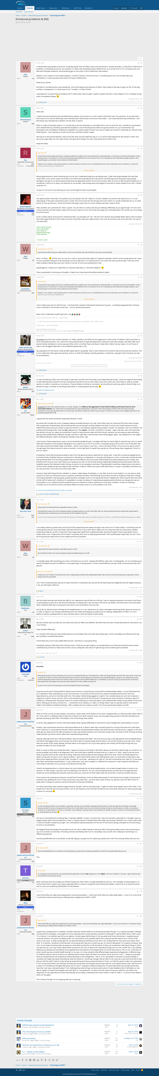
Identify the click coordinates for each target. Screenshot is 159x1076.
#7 (141, 336)
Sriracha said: (42, 848)
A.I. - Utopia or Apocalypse (33, 1051)
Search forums (29, 12)
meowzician (25, 1040)
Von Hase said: (42, 504)
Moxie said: (41, 803)
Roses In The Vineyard (131, 1033)
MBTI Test (77, 8)
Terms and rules (114, 1070)
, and (49, 494)
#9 (141, 399)
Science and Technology (43, 1054)
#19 (141, 891)
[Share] (138, 63)
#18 (141, 866)
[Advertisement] (79, 41)
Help (132, 1070)
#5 (141, 245)
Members (65, 8)
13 (116, 1051)
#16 (141, 798)
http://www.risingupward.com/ (45, 390)
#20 (141, 916)
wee (18, 22)
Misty (136, 1053)
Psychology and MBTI (44, 1027)
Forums (30, 8)
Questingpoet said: (44, 249)
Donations (88, 8)
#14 (141, 663)
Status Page (95, 1070)
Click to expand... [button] (89, 170)
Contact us (104, 1070)
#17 (141, 843)
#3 (141, 148)
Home (19, 8)
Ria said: (40, 672)
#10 (141, 500)
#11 (141, 541)
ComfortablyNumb (132, 1047)
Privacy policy (125, 1070)
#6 (141, 277)
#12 (141, 597)
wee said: (41, 153)
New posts (19, 12)
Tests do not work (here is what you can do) (40, 1045)
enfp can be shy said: (44, 404)
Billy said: (41, 920)
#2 (141, 108)
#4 (141, 195)
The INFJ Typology (44, 1040)
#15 (141, 710)
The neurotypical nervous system (36, 1031)
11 (116, 1038)
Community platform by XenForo (79, 1074)
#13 (141, 619)
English (23, 1070)
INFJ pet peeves (29, 1038)
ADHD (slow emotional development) (38, 1025)
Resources (53, 8)
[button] (23, 8)
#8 (141, 376)
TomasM (24, 1054)
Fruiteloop (25, 1027)
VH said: (40, 871)
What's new (40, 8)
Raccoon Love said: (44, 571)
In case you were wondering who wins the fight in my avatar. (54, 490)
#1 (141, 63)
